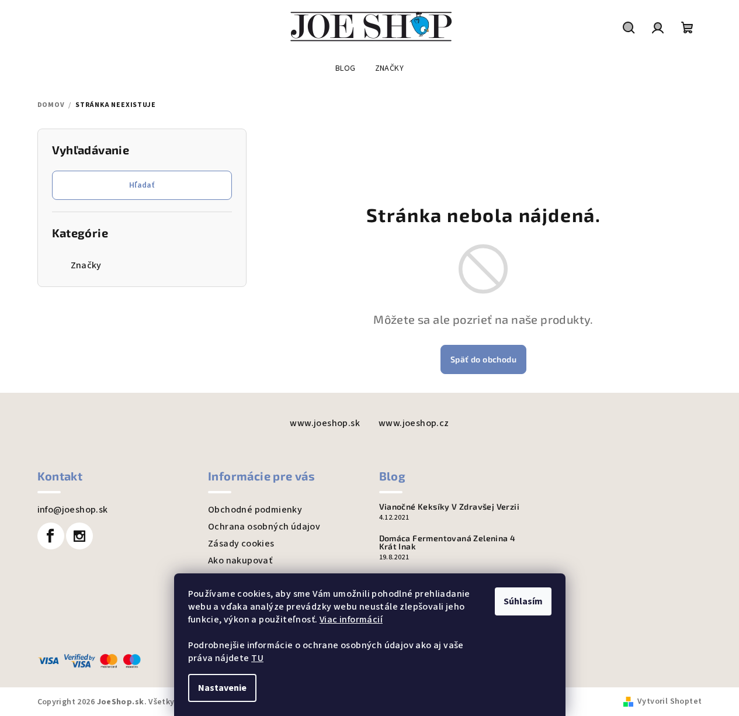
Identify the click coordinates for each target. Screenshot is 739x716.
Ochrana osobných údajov (264, 526)
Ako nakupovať (240, 560)
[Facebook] (50, 536)
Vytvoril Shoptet (669, 701)
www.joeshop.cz (414, 423)
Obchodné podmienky (255, 509)
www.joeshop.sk (325, 423)
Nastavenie (222, 688)
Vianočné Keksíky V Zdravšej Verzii (449, 507)
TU (257, 658)
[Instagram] (79, 536)
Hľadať (141, 185)
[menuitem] (345, 68)
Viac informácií (351, 619)
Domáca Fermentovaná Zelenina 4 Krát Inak (447, 542)
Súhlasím (523, 601)
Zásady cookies (241, 543)
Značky (86, 265)
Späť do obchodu (483, 359)
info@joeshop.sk (72, 509)
